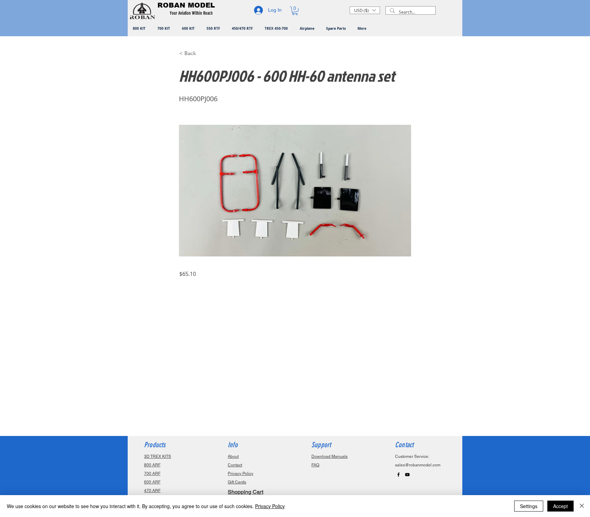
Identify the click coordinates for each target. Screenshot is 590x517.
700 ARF (152, 473)
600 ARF (152, 482)
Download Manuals (329, 456)
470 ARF (152, 490)
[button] (192, 13)
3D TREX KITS (157, 456)
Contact (235, 465)
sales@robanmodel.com (417, 465)
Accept (560, 506)
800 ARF (152, 465)
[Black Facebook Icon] (398, 474)
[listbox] (365, 10)
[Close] (582, 506)
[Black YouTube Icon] (407, 474)
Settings (528, 506)
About (233, 456)
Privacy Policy (270, 506)
